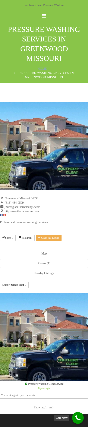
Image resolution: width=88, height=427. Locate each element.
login (14, 395)
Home (42, 68)
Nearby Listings (44, 273)
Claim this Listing (50, 237)
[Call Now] (78, 418)
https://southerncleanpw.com (22, 211)
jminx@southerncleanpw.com (22, 207)
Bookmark (26, 237)
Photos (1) (44, 263)
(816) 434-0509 (14, 202)
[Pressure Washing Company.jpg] (44, 337)
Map (44, 253)
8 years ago (44, 388)
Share (8, 237)
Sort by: (13, 284)
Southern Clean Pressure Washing (44, 5)
